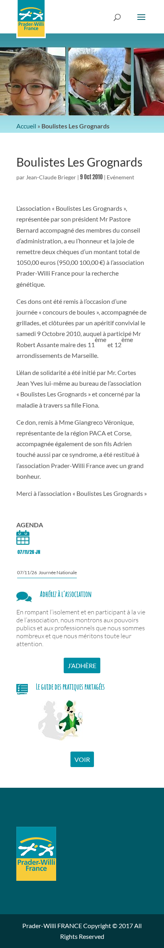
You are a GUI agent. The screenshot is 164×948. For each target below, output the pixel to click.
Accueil (26, 126)
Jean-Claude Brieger (51, 177)
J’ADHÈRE (82, 665)
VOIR (82, 759)
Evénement (120, 177)
